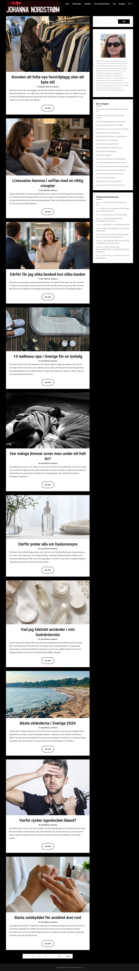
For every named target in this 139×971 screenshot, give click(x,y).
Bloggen (122, 4)
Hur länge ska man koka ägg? (106, 151)
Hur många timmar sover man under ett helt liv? (112, 129)
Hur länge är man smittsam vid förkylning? (110, 185)
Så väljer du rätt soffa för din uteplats (109, 181)
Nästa (68, 956)
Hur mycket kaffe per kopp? (105, 178)
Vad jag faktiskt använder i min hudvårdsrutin (111, 136)
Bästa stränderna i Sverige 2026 (48, 723)
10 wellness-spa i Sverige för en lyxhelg (47, 356)
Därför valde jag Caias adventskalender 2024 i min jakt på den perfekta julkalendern (112, 249)
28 (59, 956)
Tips (114, 4)
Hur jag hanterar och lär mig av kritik (114, 215)
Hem (67, 4)
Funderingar (76, 4)
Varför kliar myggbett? (104, 155)
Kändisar (87, 4)
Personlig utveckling (101, 4)
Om (129, 4)
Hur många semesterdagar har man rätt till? (111, 163)
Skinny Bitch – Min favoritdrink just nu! (116, 224)
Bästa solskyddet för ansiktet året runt (48, 917)
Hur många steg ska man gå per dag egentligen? (112, 166)
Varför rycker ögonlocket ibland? (47, 820)
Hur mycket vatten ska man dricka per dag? (111, 170)
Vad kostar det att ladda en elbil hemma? (110, 174)
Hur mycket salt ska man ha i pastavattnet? (111, 159)
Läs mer (48, 108)
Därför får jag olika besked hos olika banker (48, 274)
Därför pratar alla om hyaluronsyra (47, 544)
